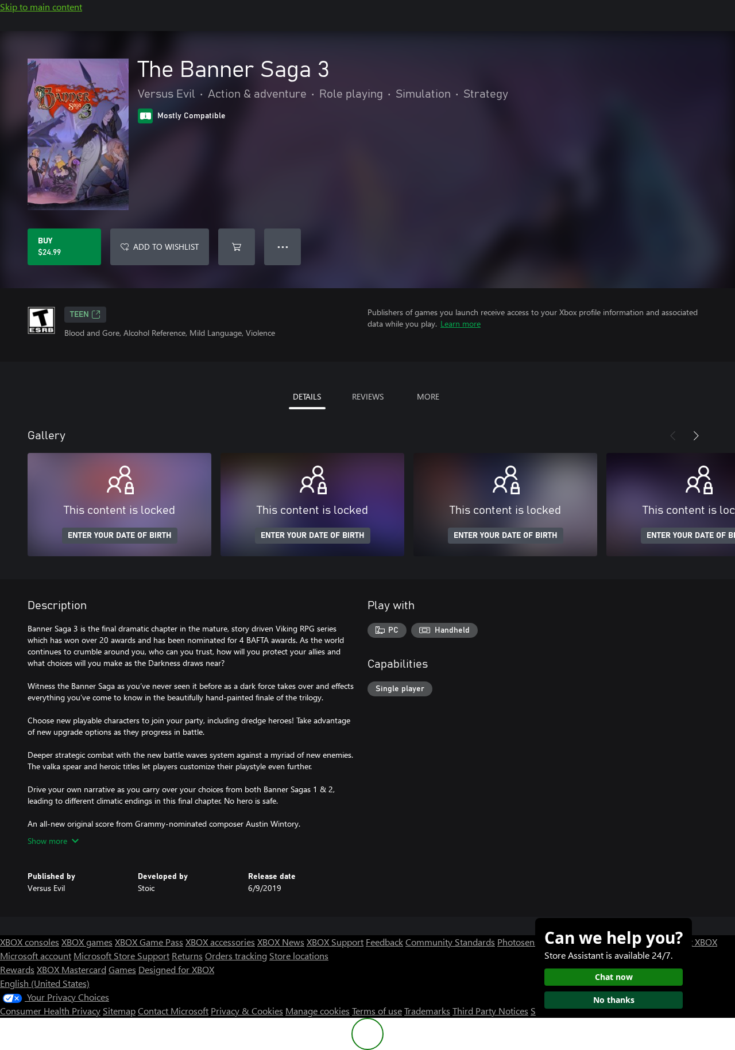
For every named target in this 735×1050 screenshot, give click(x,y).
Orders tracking (236, 956)
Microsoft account (35, 956)
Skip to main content (41, 7)
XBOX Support (335, 942)
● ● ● (282, 246)
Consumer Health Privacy (50, 1011)
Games (122, 969)
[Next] (695, 436)
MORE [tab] (428, 396)
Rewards (17, 969)
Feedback (384, 942)
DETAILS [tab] (307, 396)
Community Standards (450, 942)
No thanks (614, 999)
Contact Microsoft (173, 1011)
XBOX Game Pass (149, 942)
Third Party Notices (490, 1011)
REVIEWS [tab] (368, 396)
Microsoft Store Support (121, 956)
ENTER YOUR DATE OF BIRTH (120, 536)
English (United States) (45, 983)
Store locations (298, 956)
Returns (187, 956)
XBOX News (280, 942)
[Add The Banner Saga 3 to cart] (236, 246)
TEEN (79, 315)
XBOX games (87, 942)
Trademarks (427, 1011)
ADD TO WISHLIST (166, 246)
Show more (47, 840)
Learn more (460, 323)
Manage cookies (317, 1011)
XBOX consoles (29, 942)
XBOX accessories (220, 942)
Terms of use (377, 1011)
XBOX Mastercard (71, 969)
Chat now (614, 976)
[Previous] (673, 436)
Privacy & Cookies (247, 1011)
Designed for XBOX (176, 969)
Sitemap (119, 1011)
